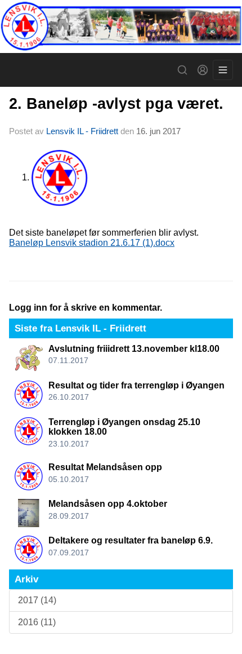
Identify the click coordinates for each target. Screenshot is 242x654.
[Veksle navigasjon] (223, 70)
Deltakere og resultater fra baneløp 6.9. (130, 540)
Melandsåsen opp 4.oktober (107, 504)
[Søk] (182, 70)
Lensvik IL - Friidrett (82, 131)
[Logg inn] (202, 70)
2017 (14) (37, 600)
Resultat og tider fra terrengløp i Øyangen (136, 385)
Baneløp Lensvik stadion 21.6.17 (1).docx (91, 243)
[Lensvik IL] (121, 26)
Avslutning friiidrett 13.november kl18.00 (133, 348)
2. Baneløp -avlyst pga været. (116, 103)
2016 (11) (37, 622)
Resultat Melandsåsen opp (105, 467)
